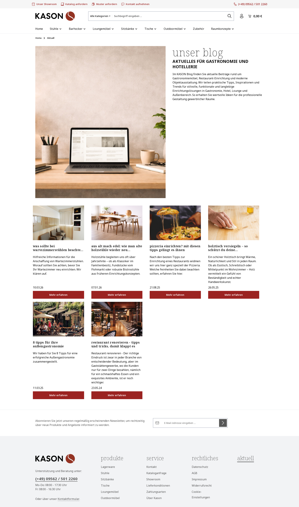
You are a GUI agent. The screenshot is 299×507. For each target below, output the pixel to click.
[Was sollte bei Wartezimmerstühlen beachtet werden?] (58, 223)
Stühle (105, 473)
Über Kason (154, 498)
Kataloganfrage (156, 473)
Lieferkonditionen (158, 485)
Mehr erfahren (58, 294)
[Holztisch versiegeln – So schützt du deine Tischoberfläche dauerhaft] (233, 223)
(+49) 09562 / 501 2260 (56, 478)
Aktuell (245, 458)
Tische (105, 485)
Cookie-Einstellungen (201, 494)
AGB (194, 473)
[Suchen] (229, 16)
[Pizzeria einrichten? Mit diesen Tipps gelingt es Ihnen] (175, 223)
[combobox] (168, 16)
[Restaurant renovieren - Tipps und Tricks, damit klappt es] (117, 319)
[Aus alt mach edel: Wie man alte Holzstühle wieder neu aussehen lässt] (117, 223)
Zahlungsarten (156, 492)
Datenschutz (200, 467)
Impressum (199, 479)
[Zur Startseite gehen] (55, 16)
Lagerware (108, 467)
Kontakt (151, 467)
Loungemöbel (110, 492)
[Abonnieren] (223, 423)
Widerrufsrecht (202, 485)
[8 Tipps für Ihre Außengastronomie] (58, 319)
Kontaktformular (68, 499)
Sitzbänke (107, 479)
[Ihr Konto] (242, 16)
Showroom (153, 479)
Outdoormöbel (110, 498)
